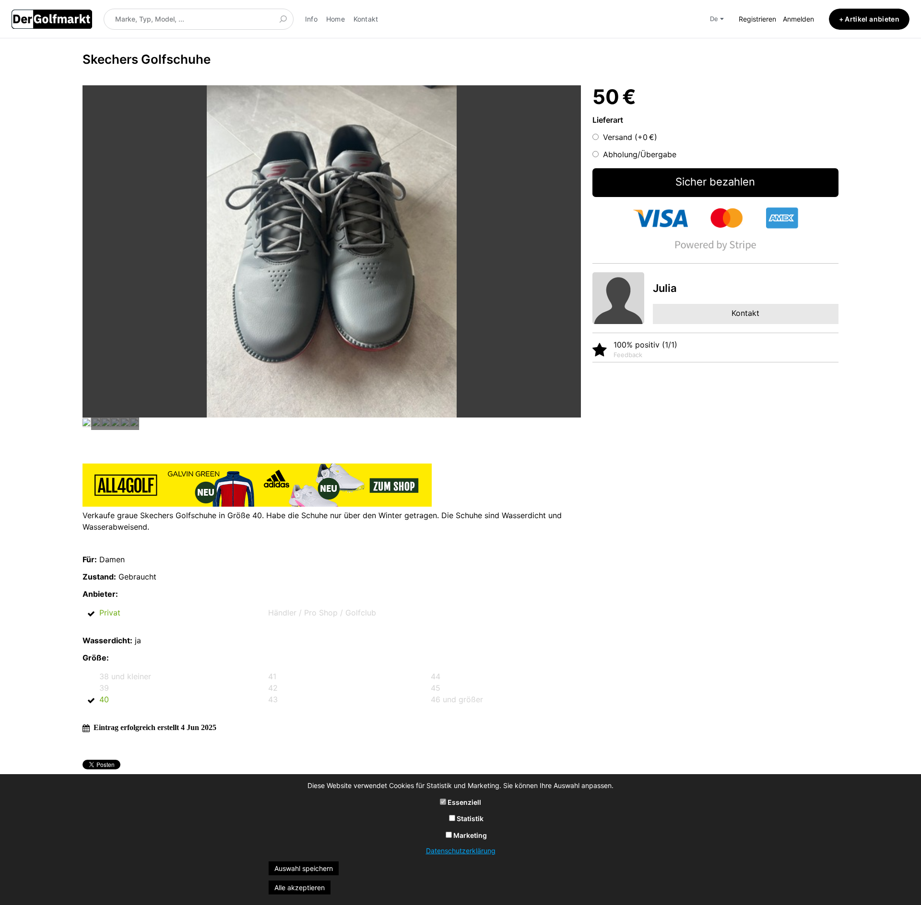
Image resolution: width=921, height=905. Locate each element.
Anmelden (798, 19)
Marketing (469, 835)
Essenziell (463, 802)
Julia (665, 288)
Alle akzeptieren (299, 887)
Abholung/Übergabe (639, 154)
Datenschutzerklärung (461, 851)
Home (335, 19)
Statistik (469, 818)
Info (311, 19)
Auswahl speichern (303, 868)
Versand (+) (630, 137)
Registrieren (757, 19)
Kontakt (366, 19)
